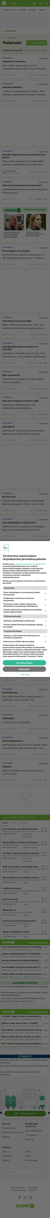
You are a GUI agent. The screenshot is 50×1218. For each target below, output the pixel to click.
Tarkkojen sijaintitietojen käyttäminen (19, 621)
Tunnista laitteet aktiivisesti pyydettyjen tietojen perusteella (23, 625)
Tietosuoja (25, 674)
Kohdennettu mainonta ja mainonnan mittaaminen (18, 599)
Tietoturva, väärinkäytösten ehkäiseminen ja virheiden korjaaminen (21, 636)
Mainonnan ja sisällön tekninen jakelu (19, 641)
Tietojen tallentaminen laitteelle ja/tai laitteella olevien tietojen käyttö (22, 610)
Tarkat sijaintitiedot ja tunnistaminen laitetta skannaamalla (21, 593)
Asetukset (24, 669)
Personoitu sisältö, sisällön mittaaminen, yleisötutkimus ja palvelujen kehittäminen (20, 605)
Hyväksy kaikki (24, 662)
